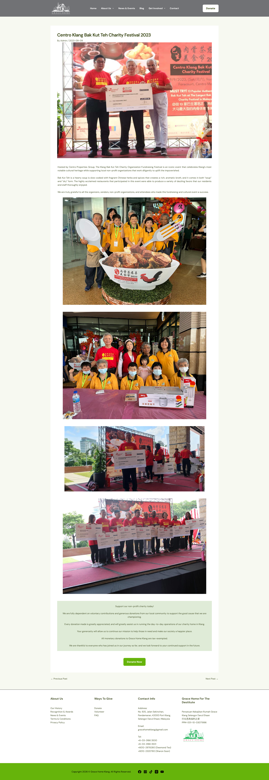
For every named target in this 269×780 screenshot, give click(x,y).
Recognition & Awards (61, 711)
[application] (112, 8)
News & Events (58, 715)
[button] (211, 8)
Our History (56, 708)
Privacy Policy (57, 722)
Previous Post (59, 679)
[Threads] (156, 771)
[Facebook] (139, 771)
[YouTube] (162, 771)
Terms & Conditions (60, 718)
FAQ (96, 715)
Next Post (212, 679)
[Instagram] (145, 771)
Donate (98, 708)
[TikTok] (151, 771)
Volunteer (99, 711)
